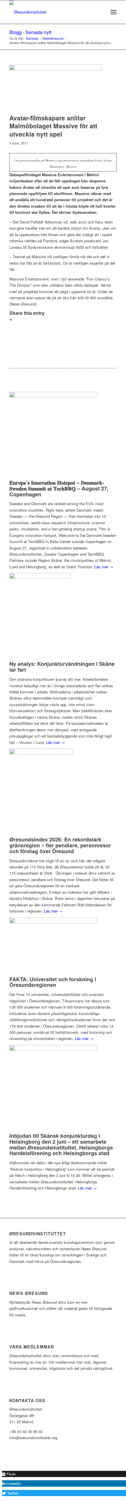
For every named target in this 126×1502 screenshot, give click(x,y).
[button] (9, 1474)
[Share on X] (16, 319)
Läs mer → (103, 566)
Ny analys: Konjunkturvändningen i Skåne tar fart (62, 666)
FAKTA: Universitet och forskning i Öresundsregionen (52, 982)
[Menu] (113, 12)
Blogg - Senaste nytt (30, 32)
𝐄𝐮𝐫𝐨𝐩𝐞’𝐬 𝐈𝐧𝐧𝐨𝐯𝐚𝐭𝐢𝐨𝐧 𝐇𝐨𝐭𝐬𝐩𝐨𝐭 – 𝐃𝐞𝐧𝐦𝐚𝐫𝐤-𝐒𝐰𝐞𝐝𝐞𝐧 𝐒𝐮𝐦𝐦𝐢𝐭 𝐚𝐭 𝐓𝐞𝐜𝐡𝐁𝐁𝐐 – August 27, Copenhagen (58, 488)
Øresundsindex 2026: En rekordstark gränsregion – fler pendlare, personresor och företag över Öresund (60, 845)
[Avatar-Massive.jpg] (55, 88)
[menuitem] (100, 12)
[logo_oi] (52, 12)
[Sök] (100, 12)
